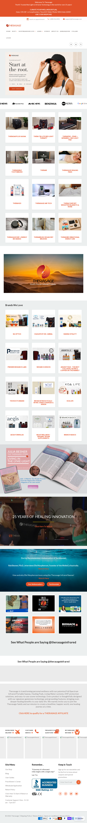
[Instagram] (66, 794)
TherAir (43, 170)
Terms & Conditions (51, 816)
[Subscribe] (78, 782)
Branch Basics (70, 435)
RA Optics (17, 334)
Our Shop (8, 769)
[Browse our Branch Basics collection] (70, 417)
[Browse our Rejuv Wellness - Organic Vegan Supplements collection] (43, 417)
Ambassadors (65, 31)
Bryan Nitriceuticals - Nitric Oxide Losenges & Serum (43, 402)
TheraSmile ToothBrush (16, 171)
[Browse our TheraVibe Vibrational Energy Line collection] (70, 219)
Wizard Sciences (44, 367)
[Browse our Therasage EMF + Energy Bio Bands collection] (17, 219)
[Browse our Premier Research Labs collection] (17, 349)
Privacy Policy (65, 816)
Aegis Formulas (17, 435)
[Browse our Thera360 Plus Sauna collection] (17, 119)
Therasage (15, 816)
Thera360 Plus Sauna (17, 136)
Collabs (75, 31)
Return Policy (10, 789)
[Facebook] (60, 794)
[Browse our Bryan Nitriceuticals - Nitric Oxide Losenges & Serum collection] (43, 383)
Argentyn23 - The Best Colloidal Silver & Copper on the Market (70, 368)
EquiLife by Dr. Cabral (43, 334)
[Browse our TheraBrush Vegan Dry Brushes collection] (43, 219)
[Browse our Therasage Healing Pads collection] (70, 153)
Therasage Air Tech (43, 203)
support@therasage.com (73, 19)
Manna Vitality (70, 334)
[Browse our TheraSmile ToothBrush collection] (17, 153)
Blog (7, 773)
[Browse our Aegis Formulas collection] (17, 417)
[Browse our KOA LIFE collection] (70, 383)
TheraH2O (17, 203)
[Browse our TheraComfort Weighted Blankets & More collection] (70, 186)
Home (8, 31)
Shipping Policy (26, 816)
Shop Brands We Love (26, 31)
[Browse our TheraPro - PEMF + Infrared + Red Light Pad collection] (70, 119)
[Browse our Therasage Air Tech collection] (43, 186)
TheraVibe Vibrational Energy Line (70, 238)
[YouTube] (76, 794)
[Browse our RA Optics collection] (17, 316)
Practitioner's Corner (13, 781)
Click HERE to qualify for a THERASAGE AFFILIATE (43, 713)
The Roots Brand (17, 401)
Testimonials (54, 584)
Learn (39, 31)
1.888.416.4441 (55, 19)
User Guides (9, 777)
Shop (14, 31)
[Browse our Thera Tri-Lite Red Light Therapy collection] (43, 119)
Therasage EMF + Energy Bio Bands (17, 238)
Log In (8, 38)
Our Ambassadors (35, 584)
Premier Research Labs (17, 367)
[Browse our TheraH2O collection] (17, 186)
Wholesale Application (13, 786)
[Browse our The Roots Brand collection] (17, 383)
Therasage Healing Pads (70, 171)
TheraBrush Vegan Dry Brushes (43, 238)
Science (47, 31)
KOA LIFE (70, 401)
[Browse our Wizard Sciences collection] (43, 349)
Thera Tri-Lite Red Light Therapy (43, 137)
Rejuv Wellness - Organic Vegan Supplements (43, 436)
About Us (54, 31)
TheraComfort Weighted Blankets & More (70, 205)
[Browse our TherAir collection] (43, 153)
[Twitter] (71, 794)
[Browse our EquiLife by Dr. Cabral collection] (43, 316)
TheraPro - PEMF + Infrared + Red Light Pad (70, 138)
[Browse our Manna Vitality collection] (70, 316)
